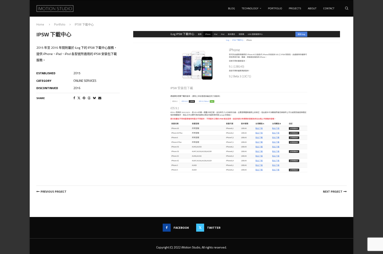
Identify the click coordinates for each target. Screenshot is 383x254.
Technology (250, 8)
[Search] (346, 8)
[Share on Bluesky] (94, 98)
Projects (295, 8)
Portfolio (275, 8)
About (312, 8)
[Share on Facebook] (74, 98)
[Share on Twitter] (78, 98)
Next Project (332, 191)
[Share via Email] (99, 98)
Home (40, 24)
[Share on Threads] (89, 98)
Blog (231, 8)
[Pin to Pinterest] (84, 98)
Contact (328, 8)
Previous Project (53, 191)
